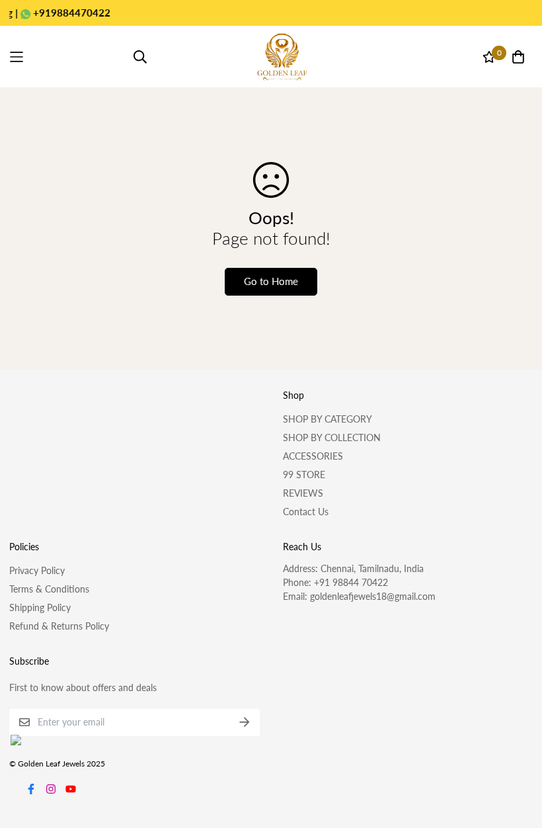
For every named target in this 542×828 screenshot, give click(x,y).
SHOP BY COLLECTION (332, 437)
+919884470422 (60, 13)
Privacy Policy (37, 570)
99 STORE (304, 474)
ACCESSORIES (313, 456)
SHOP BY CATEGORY (327, 419)
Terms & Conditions (49, 589)
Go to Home (271, 281)
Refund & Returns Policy (59, 626)
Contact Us (306, 511)
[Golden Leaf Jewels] (282, 56)
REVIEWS (303, 493)
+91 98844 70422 (351, 582)
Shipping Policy (40, 607)
